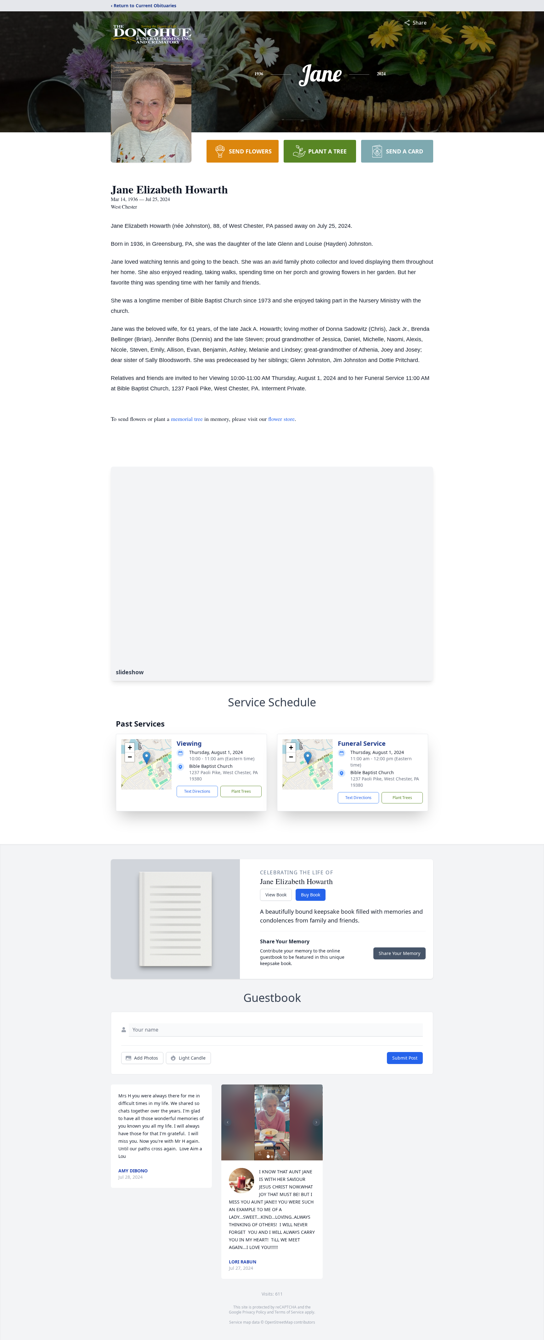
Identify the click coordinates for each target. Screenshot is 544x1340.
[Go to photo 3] (276, 1156)
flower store (281, 419)
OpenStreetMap (279, 1322)
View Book (275, 895)
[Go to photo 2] (272, 1156)
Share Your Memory (399, 953)
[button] (146, 757)
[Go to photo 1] (268, 1156)
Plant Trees (241, 791)
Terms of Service (289, 1312)
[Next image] (316, 1122)
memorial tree (187, 419)
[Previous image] (227, 1122)
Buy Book (310, 895)
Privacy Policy (254, 1312)
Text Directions (197, 791)
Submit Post (404, 1058)
